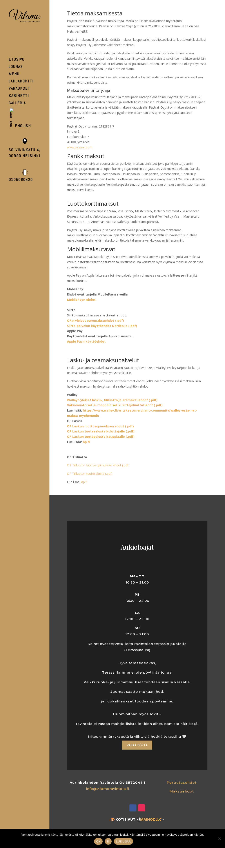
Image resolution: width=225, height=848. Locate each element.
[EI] (219, 838)
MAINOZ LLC (151, 819)
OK (98, 841)
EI (108, 841)
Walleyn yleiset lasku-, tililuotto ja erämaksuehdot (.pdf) (112, 400)
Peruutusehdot (181, 782)
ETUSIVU (17, 60)
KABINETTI (19, 96)
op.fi (86, 442)
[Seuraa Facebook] (132, 807)
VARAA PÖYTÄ (137, 745)
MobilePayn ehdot (81, 299)
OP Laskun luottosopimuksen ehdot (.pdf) (100, 426)
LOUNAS (16, 67)
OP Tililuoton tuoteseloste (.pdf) (89, 473)
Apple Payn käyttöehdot (86, 341)
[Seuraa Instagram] (141, 807)
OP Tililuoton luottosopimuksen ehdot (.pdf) (98, 465)
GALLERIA (17, 103)
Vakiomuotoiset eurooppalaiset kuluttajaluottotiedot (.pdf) (115, 405)
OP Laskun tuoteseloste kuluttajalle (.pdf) (100, 431)
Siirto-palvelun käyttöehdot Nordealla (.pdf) (102, 326)
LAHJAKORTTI (21, 81)
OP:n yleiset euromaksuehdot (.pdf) (95, 320)
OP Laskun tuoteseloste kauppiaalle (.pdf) (100, 436)
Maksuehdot (182, 791)
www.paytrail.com (79, 147)
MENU (14, 74)
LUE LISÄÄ (123, 841)
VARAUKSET (19, 89)
